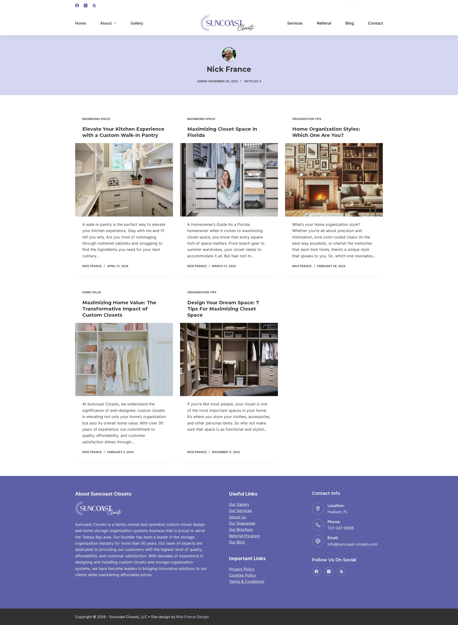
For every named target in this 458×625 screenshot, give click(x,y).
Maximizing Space (96, 119)
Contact (375, 23)
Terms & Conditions (246, 581)
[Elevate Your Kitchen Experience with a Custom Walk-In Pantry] (124, 180)
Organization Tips (306, 119)
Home (80, 23)
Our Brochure (241, 529)
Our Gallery (239, 504)
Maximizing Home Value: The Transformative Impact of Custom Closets (119, 309)
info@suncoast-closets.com (353, 544)
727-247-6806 (370, 5)
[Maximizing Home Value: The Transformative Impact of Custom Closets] (124, 359)
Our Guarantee (242, 523)
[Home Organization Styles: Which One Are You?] (334, 180)
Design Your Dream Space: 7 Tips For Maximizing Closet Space (223, 309)
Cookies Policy (242, 575)
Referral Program (244, 535)
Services (295, 23)
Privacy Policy (242, 569)
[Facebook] (77, 5)
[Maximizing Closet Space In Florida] (229, 180)
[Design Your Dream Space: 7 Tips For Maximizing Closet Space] (229, 359)
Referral (324, 23)
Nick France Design (192, 617)
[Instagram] (86, 5)
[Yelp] (94, 5)
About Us (237, 517)
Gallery (136, 23)
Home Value (91, 292)
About (106, 23)
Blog (349, 23)
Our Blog (237, 542)
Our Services (240, 510)
